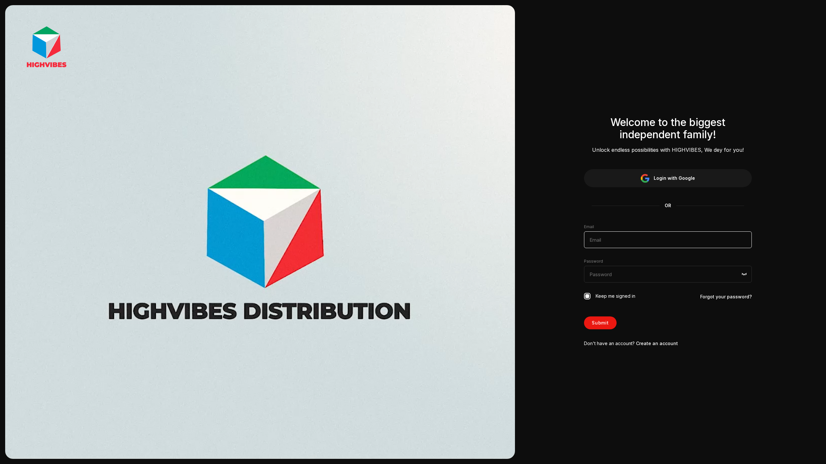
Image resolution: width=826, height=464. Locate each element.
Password (593, 261)
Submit (600, 322)
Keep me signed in (614, 296)
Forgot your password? (726, 296)
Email (589, 226)
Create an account (657, 343)
